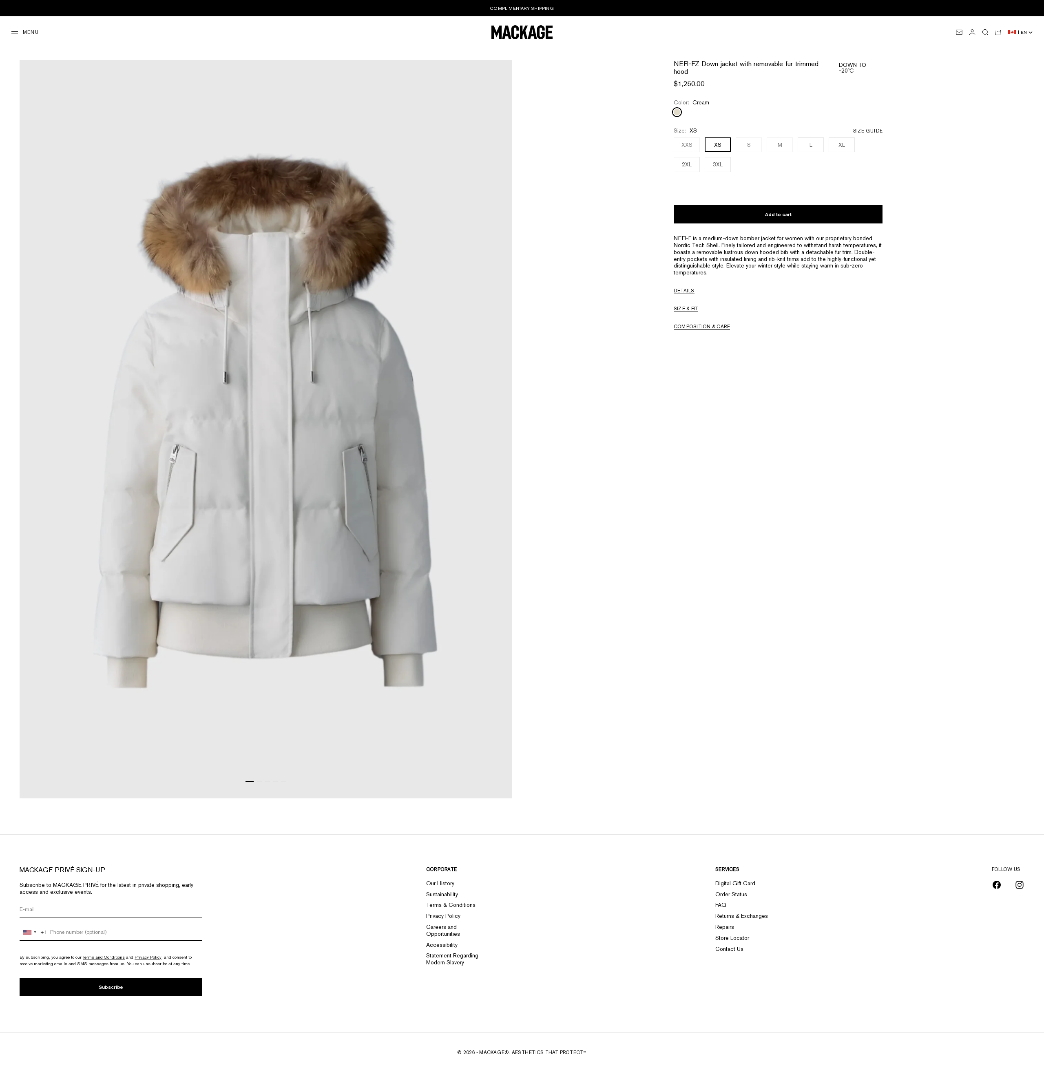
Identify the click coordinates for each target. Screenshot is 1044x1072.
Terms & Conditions (451, 904)
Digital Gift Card (735, 883)
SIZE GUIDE (868, 130)
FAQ (720, 904)
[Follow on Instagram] (1019, 885)
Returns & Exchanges (741, 915)
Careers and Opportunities (443, 930)
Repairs (724, 927)
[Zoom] (496, 782)
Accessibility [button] (442, 944)
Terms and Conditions (104, 957)
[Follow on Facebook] (997, 885)
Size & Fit (686, 308)
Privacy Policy (148, 957)
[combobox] (33, 932)
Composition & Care (702, 326)
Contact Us (729, 949)
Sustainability (442, 894)
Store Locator (732, 938)
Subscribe (111, 987)
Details (684, 290)
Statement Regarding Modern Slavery (452, 959)
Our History (440, 883)
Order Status (731, 894)
